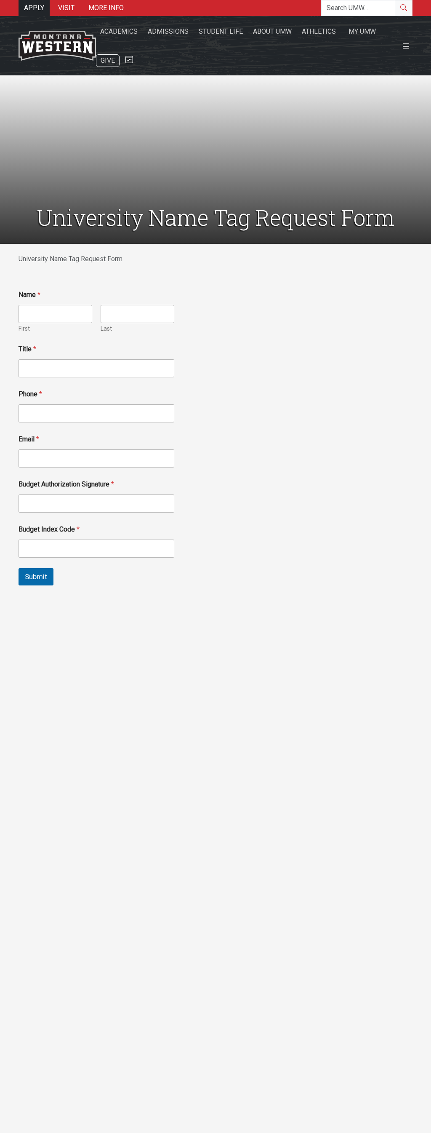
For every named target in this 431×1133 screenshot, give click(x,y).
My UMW (362, 31)
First (24, 328)
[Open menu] (405, 45)
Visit (66, 8)
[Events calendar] (129, 60)
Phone (30, 394)
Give (108, 60)
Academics (119, 31)
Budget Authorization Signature (66, 484)
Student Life (221, 31)
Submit (36, 576)
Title (27, 349)
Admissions (168, 31)
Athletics (319, 31)
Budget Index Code (49, 529)
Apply (34, 8)
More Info (106, 8)
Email (29, 439)
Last (106, 328)
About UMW (272, 31)
